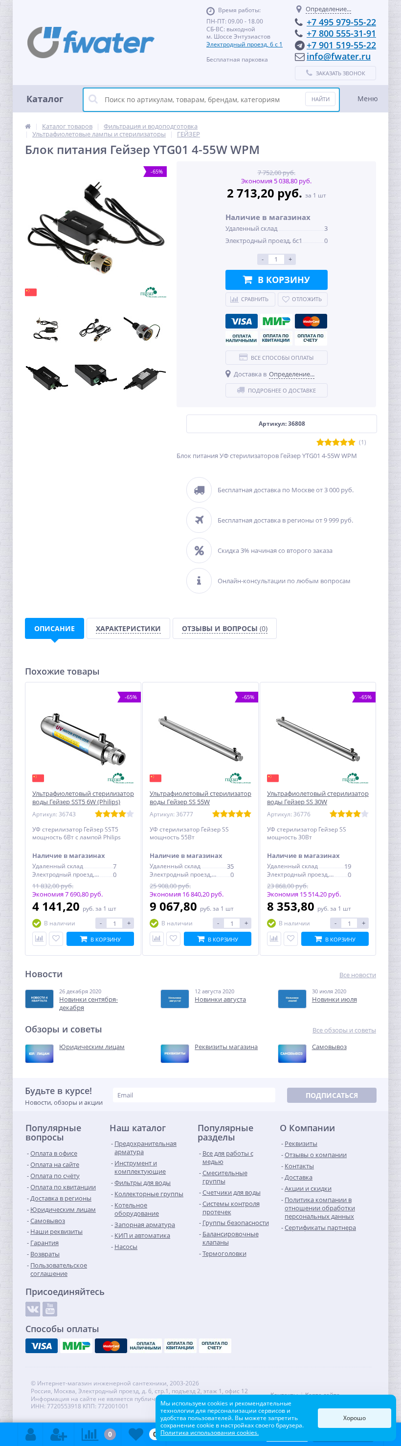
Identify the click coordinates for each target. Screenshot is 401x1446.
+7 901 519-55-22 (341, 45)
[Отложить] (56, 939)
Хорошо (354, 1418)
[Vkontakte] (32, 1309)
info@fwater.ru (339, 56)
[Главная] (28, 126)
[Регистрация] (58, 1434)
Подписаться (332, 1095)
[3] (336, 442)
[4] (344, 442)
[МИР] (276, 321)
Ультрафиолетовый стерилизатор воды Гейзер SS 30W (318, 797)
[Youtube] (50, 1309)
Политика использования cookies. (209, 1432)
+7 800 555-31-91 (341, 33)
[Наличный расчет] (241, 338)
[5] (352, 442)
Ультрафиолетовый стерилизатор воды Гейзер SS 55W (200, 797)
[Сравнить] (39, 939)
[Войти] (30, 1434)
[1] (320, 442)
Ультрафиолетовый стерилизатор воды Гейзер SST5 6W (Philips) (83, 797)
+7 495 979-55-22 (341, 22)
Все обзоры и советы (344, 1030)
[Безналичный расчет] (311, 338)
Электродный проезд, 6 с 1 (244, 44)
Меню (367, 98)
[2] (328, 442)
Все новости (357, 975)
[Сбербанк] (276, 338)
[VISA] (241, 321)
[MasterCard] (311, 321)
